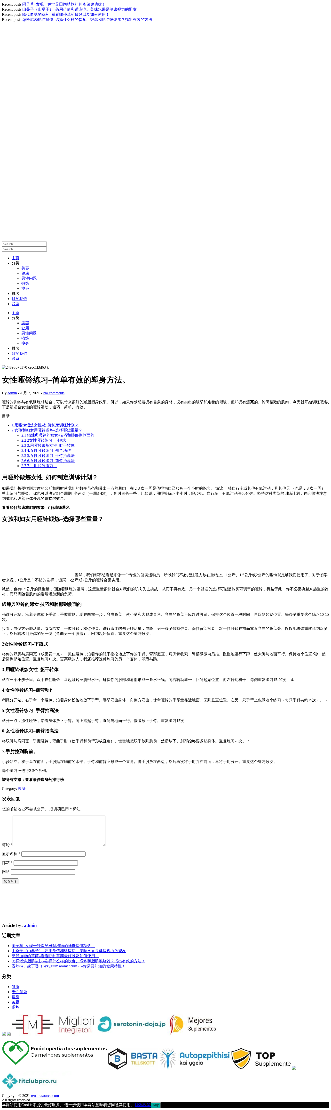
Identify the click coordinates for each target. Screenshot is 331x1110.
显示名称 (11, 854)
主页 (15, 258)
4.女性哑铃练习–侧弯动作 (46, 450)
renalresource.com (45, 1096)
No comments (53, 393)
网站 (6, 872)
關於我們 (19, 299)
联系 (15, 304)
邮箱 (7, 863)
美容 (25, 268)
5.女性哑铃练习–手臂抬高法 (48, 456)
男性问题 (29, 278)
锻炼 (25, 283)
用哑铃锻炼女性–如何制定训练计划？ (45, 425)
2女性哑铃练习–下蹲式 (43, 440)
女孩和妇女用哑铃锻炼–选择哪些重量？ (47, 430)
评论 (7, 845)
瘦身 (25, 288)
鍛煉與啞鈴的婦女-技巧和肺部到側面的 (57, 435)
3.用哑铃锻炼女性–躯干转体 (48, 445)
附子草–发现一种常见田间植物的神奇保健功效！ (64, 4)
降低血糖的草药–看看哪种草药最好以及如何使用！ (66, 14)
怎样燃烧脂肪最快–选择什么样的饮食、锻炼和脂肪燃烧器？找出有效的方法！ (89, 19)
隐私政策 (143, 1105)
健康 (25, 273)
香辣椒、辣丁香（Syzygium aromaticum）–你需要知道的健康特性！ (69, 966)
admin (12, 393)
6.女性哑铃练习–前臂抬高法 (48, 461)
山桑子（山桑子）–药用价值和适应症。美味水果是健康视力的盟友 (79, 9)
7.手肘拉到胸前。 (39, 466)
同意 (156, 1105)
